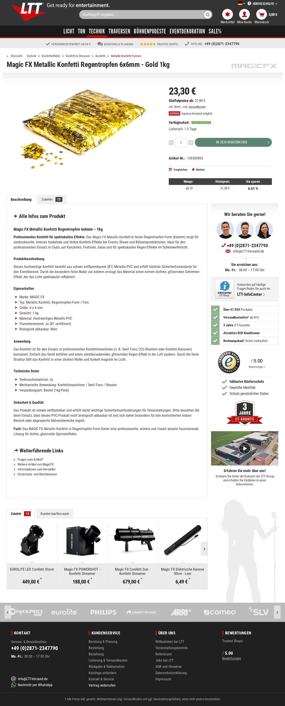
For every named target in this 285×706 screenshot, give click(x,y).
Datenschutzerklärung (171, 673)
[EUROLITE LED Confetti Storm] (32, 540)
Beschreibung (21, 199)
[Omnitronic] (103, 612)
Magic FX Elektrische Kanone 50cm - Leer (182, 571)
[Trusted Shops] (228, 362)
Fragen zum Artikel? (30, 460)
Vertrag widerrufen (102, 685)
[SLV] (220, 612)
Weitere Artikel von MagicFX (35, 464)
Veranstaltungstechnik (171, 648)
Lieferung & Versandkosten (108, 660)
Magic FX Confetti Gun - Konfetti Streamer (132, 571)
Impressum (163, 679)
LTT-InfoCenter (249, 294)
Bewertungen (231, 658)
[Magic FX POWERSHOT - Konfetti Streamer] (82, 540)
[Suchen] (207, 14)
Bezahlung (96, 654)
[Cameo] (181, 612)
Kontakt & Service (101, 679)
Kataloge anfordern (102, 673)
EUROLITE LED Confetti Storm (32, 569)
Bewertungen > (257, 367)
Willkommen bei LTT (169, 642)
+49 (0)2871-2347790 (222, 43)
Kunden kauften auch (55, 514)
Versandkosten (197, 106)
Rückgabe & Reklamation (106, 667)
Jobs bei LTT (164, 660)
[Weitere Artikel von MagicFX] (255, 66)
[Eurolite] (26, 612)
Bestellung (96, 648)
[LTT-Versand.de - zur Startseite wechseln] (29, 12)
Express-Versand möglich (196, 114)
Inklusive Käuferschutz (247, 381)
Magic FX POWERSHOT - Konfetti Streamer (82, 571)
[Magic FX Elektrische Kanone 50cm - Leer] (183, 540)
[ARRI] (142, 612)
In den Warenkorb (231, 142)
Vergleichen (180, 169)
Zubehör (51, 199)
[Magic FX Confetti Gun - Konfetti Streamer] (132, 540)
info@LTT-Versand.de (248, 251)
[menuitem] (235, 3)
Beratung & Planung (103, 642)
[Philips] (64, 612)
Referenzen (163, 654)
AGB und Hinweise (168, 667)
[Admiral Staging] (258, 612)
